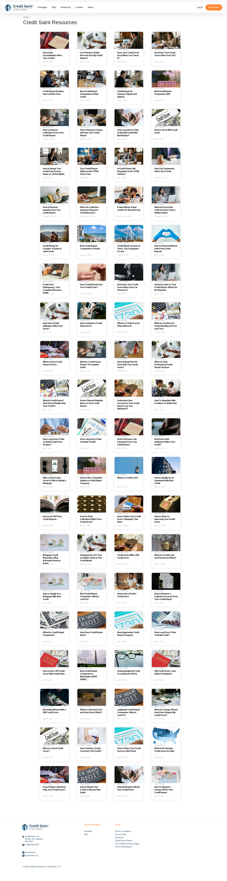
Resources (66, 7)
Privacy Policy (121, 834)
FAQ (54, 7)
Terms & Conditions (123, 831)
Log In (200, 7)
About (90, 7)
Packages (42, 7)
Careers (79, 7)
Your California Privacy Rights (127, 844)
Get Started (214, 7)
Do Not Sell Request (123, 847)
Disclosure (119, 837)
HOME (26, 17)
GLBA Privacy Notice (123, 840)
